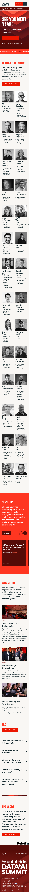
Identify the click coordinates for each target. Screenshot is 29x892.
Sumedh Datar (7, 552)
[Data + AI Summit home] (5, 3)
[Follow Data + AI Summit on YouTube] (5, 854)
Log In (18, 3)
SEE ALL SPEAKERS (11, 84)
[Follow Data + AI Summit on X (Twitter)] (3, 854)
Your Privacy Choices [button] (7, 883)
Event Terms (5, 877)
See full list (10, 730)
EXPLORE (7, 533)
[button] (14, 43)
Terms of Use (14, 878)
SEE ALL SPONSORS (11, 834)
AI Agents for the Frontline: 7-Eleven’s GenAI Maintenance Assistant (13, 547)
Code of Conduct (13, 877)
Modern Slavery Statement (8, 880)
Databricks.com (21, 853)
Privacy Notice (6, 878)
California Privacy (7, 881)
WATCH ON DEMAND (11, 38)
